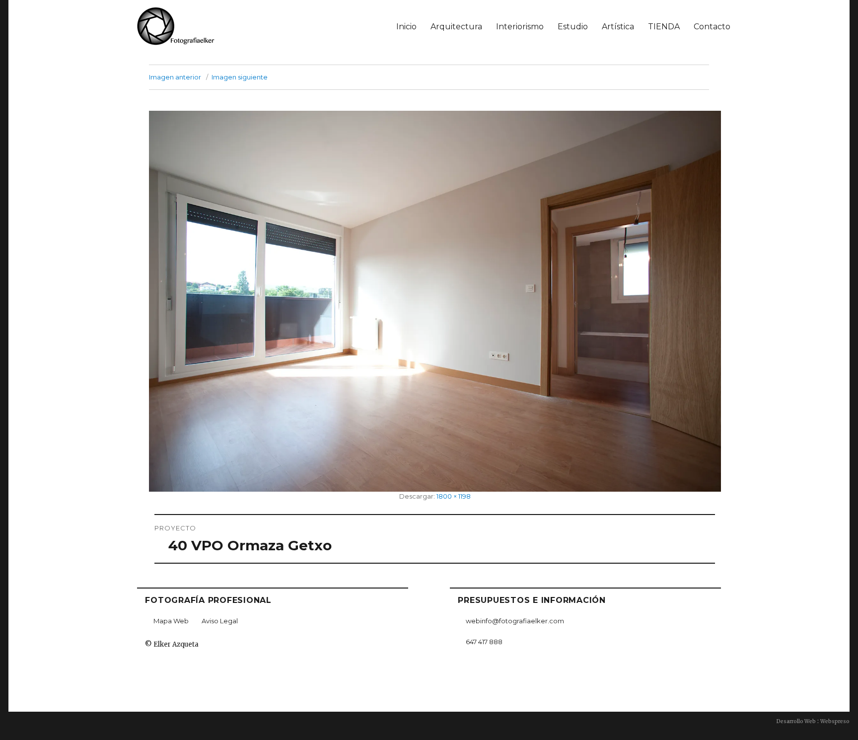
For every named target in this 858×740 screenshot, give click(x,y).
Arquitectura (456, 26)
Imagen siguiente (240, 77)
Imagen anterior (175, 77)
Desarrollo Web (796, 721)
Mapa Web (171, 621)
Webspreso (835, 721)
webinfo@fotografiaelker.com (515, 621)
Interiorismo (520, 26)
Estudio (573, 26)
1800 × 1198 (453, 496)
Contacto (712, 26)
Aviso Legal (220, 621)
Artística (618, 26)
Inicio (406, 26)
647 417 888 (484, 642)
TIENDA (664, 26)
